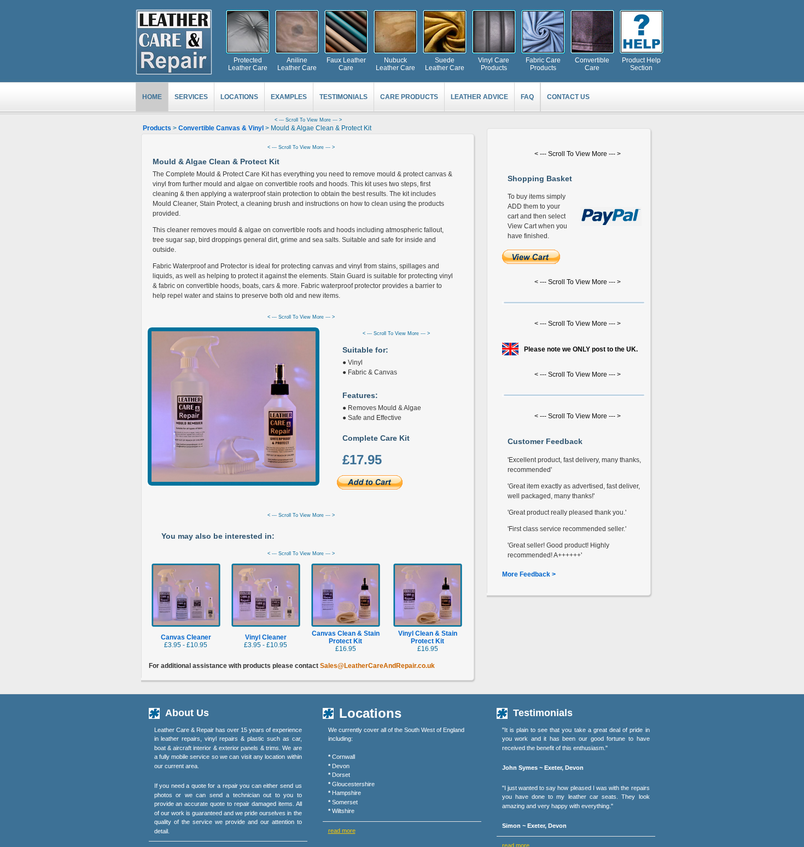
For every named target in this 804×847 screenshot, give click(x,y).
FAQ (527, 97)
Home (152, 97)
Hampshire (346, 793)
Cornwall (343, 756)
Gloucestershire (353, 784)
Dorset (341, 774)
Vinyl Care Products (493, 64)
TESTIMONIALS (343, 97)
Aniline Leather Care (297, 64)
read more (342, 830)
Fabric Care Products (543, 64)
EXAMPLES (289, 97)
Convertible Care (592, 64)
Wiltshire (343, 811)
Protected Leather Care (247, 64)
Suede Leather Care (444, 64)
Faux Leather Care (346, 64)
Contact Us (568, 97)
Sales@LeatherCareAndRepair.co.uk (377, 666)
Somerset (345, 802)
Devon (340, 766)
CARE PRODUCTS (409, 97)
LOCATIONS (239, 97)
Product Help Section (641, 64)
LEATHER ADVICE (479, 97)
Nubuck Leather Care (395, 64)
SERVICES (191, 97)
